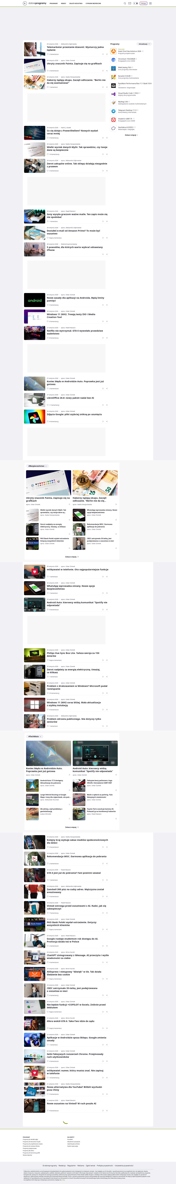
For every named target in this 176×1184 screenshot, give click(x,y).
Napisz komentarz (55, 238)
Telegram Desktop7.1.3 (127, 110)
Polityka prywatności (105, 1165)
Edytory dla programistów (127, 95)
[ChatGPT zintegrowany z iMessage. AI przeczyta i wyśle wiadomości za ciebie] (34, 957)
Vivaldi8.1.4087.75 (125, 119)
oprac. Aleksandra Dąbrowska (71, 160)
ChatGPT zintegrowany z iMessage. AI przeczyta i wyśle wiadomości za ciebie (78, 957)
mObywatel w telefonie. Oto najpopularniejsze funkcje (77, 569)
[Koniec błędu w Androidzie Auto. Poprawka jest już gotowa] (34, 384)
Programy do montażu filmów (31, 1146)
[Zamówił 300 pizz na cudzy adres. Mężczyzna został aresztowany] (34, 892)
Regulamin (71, 1165)
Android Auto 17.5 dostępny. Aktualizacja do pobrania (51, 781)
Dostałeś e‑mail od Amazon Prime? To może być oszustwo (73, 232)
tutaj (63, 1180)
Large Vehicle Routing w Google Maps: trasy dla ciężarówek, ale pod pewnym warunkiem (54, 796)
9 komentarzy (53, 305)
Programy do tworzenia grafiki (31, 1153)
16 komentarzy (54, 1078)
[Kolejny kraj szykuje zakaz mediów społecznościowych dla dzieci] (34, 842)
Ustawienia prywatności (124, 1165)
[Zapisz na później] (103, 54)
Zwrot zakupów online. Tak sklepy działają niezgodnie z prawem (77, 165)
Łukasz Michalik (45, 814)
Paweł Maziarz (66, 870)
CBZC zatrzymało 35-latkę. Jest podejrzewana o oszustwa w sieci (100, 539)
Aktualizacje (143, 44)
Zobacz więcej (70, 557)
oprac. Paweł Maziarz (68, 211)
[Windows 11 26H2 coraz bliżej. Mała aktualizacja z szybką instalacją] (34, 705)
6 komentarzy (53, 421)
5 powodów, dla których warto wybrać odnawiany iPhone (75, 248)
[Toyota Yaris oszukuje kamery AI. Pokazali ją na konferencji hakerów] (79, 814)
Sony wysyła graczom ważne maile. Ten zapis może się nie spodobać (77, 215)
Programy (54, 3)
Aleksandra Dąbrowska (69, 44)
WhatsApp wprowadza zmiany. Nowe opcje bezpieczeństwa (102, 511)
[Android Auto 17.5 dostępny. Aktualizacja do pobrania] (32, 785)
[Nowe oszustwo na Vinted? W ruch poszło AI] (34, 1106)
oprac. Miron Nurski (68, 952)
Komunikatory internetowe (127, 112)
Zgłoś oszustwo (75, 3)
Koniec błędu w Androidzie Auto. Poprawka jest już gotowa (75, 383)
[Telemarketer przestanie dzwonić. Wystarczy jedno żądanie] (34, 49)
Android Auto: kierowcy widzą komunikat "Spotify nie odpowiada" (77, 604)
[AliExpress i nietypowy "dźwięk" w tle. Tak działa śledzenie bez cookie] (34, 974)
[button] (150, 3)
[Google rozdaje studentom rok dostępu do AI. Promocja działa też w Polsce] (34, 941)
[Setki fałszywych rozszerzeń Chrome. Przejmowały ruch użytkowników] (34, 1056)
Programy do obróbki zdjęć (30, 1139)
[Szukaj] (124, 3)
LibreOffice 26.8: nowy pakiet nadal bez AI (70, 397)
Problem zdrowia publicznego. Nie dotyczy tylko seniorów (74, 720)
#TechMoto (34, 736)
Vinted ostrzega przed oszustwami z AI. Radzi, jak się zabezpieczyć (76, 907)
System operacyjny (72, 1146)
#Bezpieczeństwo (36, 466)
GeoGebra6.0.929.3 (126, 127)
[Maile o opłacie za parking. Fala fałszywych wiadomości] (79, 799)
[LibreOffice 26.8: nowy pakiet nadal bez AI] (34, 400)
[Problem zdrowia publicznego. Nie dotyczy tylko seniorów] (34, 721)
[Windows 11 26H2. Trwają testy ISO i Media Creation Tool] (34, 316)
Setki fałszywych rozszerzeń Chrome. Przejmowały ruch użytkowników (75, 1055)
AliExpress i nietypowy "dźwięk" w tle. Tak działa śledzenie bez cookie (74, 973)
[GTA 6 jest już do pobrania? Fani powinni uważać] (34, 875)
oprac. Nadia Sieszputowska (70, 77)
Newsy (63, 3)
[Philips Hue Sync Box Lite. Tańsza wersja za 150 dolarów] (34, 655)
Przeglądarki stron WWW (126, 61)
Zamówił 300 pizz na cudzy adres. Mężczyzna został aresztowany (75, 891)
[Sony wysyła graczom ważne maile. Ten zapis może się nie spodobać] (34, 216)
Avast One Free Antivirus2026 (129, 51)
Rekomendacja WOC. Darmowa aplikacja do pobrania (99, 525)
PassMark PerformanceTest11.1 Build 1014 (134, 83)
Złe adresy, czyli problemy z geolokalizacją (51, 810)
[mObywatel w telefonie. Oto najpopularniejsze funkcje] (34, 572)
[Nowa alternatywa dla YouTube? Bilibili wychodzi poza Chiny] (34, 1089)
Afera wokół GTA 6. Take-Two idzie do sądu (70, 1021)
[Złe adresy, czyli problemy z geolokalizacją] (32, 814)
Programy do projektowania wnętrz (33, 1144)
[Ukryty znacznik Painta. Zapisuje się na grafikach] (34, 66)
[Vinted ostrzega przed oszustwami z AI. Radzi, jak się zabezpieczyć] (34, 908)
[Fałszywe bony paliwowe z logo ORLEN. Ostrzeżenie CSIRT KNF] (79, 785)
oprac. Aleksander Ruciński (49, 800)
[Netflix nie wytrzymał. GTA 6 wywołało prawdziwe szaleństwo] (34, 333)
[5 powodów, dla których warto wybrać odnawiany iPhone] (34, 249)
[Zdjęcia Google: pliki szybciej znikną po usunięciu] (34, 417)
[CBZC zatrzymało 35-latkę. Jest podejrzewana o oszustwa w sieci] (79, 543)
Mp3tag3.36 (123, 102)
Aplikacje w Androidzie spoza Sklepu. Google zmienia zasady (76, 1039)
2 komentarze (54, 54)
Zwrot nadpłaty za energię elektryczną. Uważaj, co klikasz (53, 525)
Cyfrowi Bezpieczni (93, 3)
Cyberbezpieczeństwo (73, 1144)
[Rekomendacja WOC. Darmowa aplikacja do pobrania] (79, 529)
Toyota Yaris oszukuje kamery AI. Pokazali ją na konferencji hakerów (101, 810)
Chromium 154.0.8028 (126, 59)
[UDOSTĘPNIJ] (107, 54)
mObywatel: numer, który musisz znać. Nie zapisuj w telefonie (75, 1072)
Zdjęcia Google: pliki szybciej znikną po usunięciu (74, 414)
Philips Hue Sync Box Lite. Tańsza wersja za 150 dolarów (73, 654)
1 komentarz (53, 87)
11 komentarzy (54, 405)
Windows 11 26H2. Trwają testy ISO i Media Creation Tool (71, 316)
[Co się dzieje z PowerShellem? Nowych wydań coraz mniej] (34, 133)
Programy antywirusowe (126, 53)
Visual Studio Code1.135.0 (128, 93)
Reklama (81, 1165)
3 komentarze (54, 171)
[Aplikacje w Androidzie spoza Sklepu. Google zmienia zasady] (34, 1040)
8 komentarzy (53, 338)
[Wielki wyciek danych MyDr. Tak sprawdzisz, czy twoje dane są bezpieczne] (34, 149)
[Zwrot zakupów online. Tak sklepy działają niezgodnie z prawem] (34, 166)
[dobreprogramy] (39, 3)
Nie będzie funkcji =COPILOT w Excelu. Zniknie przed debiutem (76, 1006)
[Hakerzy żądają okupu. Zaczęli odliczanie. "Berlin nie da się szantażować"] (34, 82)
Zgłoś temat (90, 1165)
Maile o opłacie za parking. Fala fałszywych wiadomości (100, 796)
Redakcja (62, 1165)
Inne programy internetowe (127, 69)
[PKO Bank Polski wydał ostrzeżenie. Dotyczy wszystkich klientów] (32, 543)
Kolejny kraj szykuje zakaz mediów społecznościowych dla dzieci (77, 841)
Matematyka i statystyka (126, 129)
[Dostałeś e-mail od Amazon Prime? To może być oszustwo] (34, 233)
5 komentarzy (53, 138)
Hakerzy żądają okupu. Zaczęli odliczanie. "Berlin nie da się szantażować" (76, 81)
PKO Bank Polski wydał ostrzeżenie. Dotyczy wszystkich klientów (54, 539)
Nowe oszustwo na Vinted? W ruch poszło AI (71, 1103)
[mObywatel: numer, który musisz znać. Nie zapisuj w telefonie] (34, 1073)
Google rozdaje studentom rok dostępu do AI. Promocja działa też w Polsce (72, 940)
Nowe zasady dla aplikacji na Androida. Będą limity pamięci (75, 299)
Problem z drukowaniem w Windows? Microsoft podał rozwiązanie (77, 687)
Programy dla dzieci (28, 1150)
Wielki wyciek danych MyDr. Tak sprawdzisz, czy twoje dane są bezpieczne (77, 148)
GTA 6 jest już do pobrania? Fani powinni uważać (74, 872)
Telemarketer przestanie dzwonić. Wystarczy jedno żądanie (75, 48)
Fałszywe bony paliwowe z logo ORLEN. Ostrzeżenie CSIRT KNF (99, 781)
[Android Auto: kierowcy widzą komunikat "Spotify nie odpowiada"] (34, 605)
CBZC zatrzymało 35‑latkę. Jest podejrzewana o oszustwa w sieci (72, 989)
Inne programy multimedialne (128, 78)
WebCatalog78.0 (124, 67)
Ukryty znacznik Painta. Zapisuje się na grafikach (74, 63)
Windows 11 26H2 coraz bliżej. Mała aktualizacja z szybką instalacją (74, 704)
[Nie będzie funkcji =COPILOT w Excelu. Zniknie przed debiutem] (34, 1007)
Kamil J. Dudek (66, 128)
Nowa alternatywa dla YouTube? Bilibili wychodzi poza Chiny (74, 1088)
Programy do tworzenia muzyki (31, 1142)
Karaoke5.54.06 (124, 76)
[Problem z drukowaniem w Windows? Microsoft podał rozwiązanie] (34, 688)
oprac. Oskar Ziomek (68, 60)
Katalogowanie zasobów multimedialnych (132, 104)
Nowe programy (27, 1155)
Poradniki (70, 1139)
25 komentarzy (54, 693)
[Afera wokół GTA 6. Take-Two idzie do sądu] (34, 1023)
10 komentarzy (54, 154)
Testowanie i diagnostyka (126, 88)
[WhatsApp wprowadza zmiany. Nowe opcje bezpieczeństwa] (79, 515)
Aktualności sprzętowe (73, 1142)
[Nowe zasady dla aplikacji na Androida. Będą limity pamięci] (34, 300)
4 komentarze (54, 610)
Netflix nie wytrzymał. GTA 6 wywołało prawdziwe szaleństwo (75, 332)
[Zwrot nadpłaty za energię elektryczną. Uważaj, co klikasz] (32, 529)
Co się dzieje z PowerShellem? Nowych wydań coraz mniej (72, 132)
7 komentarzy (53, 913)
